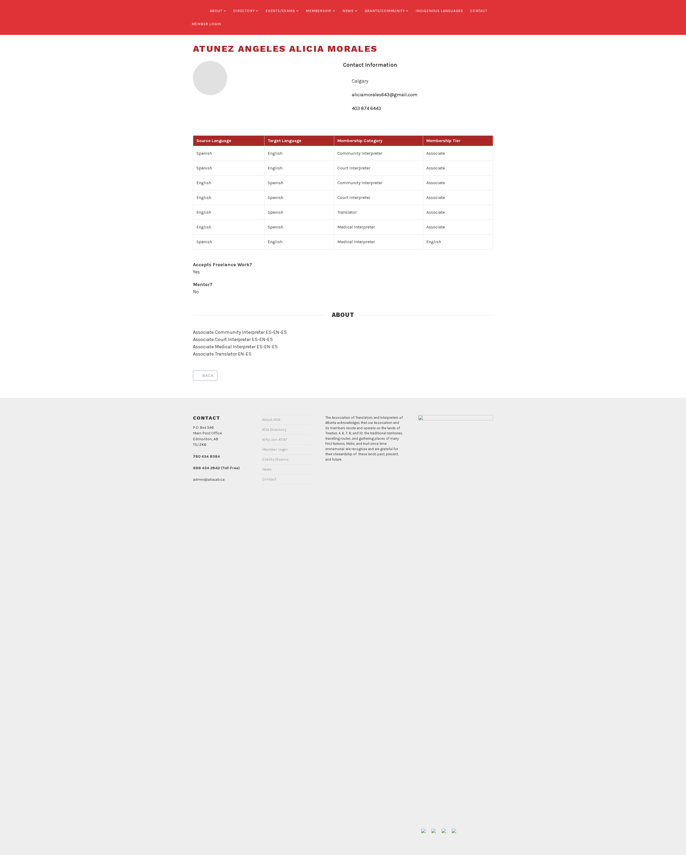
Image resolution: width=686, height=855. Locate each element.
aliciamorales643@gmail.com (384, 95)
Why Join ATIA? (274, 439)
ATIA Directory (274, 429)
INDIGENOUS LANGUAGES (439, 11)
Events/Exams (280, 11)
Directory (244, 11)
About (216, 11)
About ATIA (271, 419)
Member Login (206, 24)
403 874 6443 (366, 108)
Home (197, 11)
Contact (478, 11)
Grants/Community (385, 11)
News (348, 11)
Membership (318, 11)
